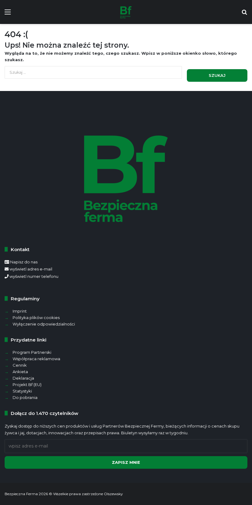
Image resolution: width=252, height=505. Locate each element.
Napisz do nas (23, 261)
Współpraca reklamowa (36, 358)
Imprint (20, 311)
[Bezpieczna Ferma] (126, 12)
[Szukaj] (244, 14)
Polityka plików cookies (36, 317)
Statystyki (22, 391)
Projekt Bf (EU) (27, 384)
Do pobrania (25, 397)
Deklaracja (23, 378)
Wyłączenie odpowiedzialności (44, 324)
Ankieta (20, 371)
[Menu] (8, 14)
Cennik (20, 365)
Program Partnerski (32, 352)
